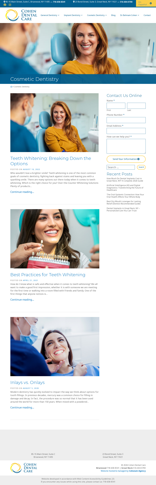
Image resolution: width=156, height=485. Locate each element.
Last (129, 110)
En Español (142, 3)
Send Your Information (125, 159)
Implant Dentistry (72, 15)
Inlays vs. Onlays (27, 382)
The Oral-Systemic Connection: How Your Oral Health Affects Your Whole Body (125, 195)
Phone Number (115, 114)
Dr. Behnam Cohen (128, 15)
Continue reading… (22, 192)
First (109, 110)
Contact (147, 15)
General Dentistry (49, 15)
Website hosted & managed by (123, 471)
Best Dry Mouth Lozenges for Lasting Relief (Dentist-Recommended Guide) (124, 202)
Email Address (115, 125)
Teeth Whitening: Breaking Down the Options (50, 161)
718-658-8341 (109, 481)
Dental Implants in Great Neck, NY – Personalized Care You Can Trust (123, 209)
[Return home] (19, 15)
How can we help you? (119, 136)
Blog (113, 15)
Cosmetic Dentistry (96, 15)
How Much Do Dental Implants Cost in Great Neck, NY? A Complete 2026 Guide (125, 179)
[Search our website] (122, 167)
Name (111, 100)
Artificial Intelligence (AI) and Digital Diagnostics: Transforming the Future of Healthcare (125, 187)
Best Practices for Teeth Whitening (47, 274)
